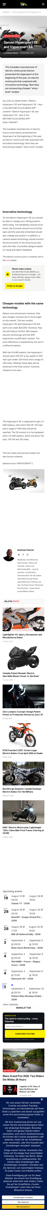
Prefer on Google (14, 286)
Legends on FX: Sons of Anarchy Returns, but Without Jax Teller (29, 1089)
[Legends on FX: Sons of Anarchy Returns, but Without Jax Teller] (10, 1090)
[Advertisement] (23, 182)
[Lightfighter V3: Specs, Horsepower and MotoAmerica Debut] (23, 619)
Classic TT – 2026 (20, 903)
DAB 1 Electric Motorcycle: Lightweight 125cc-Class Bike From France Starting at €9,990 (23, 830)
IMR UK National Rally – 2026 (26, 934)
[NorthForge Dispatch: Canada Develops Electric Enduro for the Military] (23, 773)
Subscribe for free (25, 1034)
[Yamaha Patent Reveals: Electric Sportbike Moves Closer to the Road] (23, 658)
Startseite (6, 12)
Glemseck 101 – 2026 (22, 978)
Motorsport (9, 1071)
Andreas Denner (12, 53)
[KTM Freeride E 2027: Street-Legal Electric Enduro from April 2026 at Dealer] (23, 735)
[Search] (43, 4)
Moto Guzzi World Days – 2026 (27, 947)
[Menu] (4, 4)
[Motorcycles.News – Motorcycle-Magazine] (23, 4)
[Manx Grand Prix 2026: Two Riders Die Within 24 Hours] (23, 1060)
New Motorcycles (12, 36)
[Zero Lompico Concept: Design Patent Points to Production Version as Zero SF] (23, 696)
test (8, 260)
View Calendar (10, 1004)
